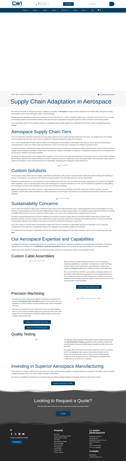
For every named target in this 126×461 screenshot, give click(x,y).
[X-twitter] (15, 434)
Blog (92, 10)
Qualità (54, 10)
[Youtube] (23, 434)
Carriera (75, 10)
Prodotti (25, 10)
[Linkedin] (19, 434)
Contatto (83, 10)
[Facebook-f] (11, 434)
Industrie (35, 10)
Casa (12, 94)
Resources (64, 10)
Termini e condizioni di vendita (19, 437)
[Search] (111, 4)
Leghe (44, 10)
